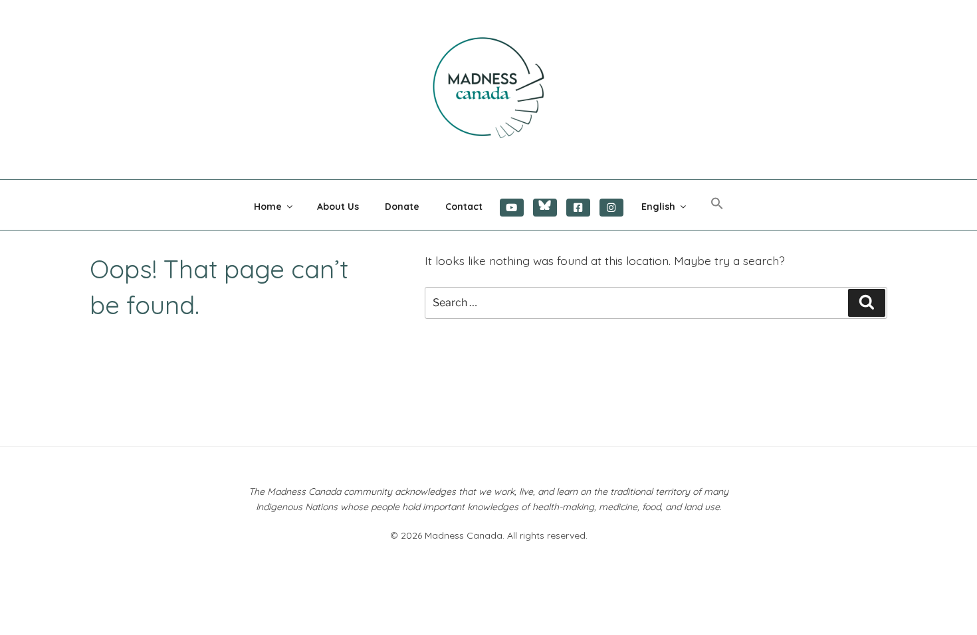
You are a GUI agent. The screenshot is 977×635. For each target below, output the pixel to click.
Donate (402, 207)
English (658, 207)
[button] (717, 204)
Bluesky (545, 208)
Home (268, 207)
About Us (338, 207)
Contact (464, 207)
